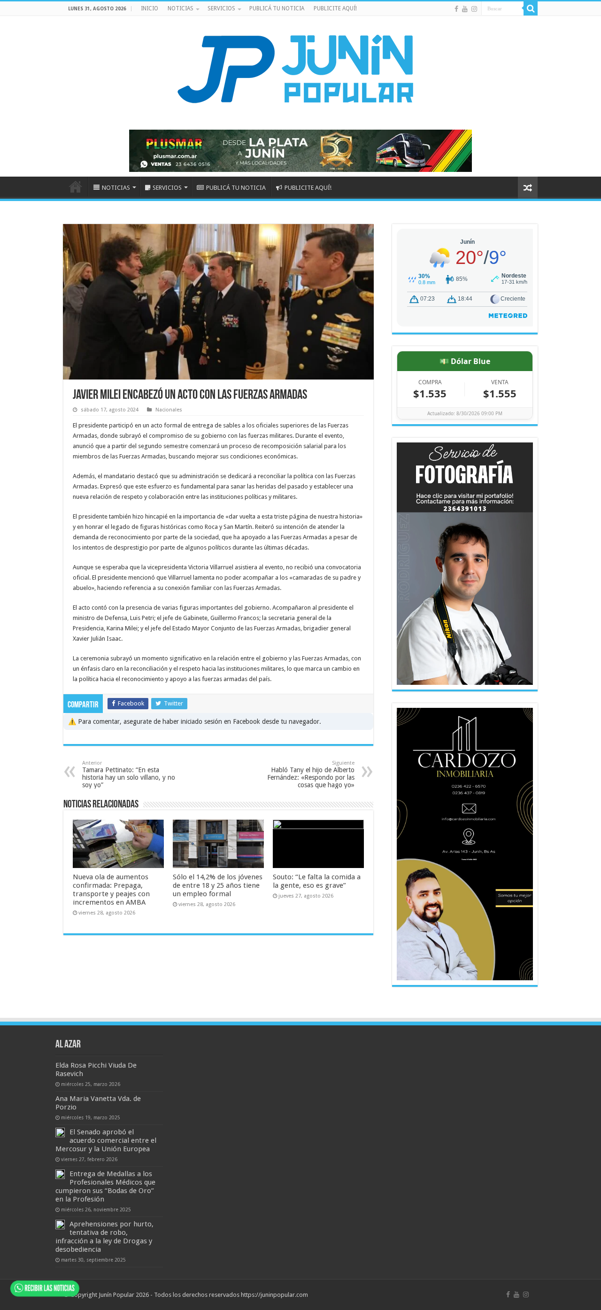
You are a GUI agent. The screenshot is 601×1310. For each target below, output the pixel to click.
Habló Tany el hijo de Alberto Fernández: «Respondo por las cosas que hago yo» (310, 774)
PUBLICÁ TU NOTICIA (276, 8)
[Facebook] (456, 9)
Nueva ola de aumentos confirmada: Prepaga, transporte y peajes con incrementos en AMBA (111, 890)
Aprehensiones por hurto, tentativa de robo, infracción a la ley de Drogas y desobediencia (104, 1237)
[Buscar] (531, 8)
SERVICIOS (221, 8)
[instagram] (474, 9)
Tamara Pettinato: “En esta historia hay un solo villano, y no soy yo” (128, 774)
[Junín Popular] (300, 68)
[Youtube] (465, 9)
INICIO (149, 8)
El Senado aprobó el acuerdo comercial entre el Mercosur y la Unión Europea (105, 1140)
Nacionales (168, 410)
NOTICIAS (180, 8)
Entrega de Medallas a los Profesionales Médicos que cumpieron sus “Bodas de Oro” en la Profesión (105, 1186)
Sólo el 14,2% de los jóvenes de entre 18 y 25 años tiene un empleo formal (217, 885)
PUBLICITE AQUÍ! (335, 8)
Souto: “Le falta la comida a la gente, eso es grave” (317, 881)
